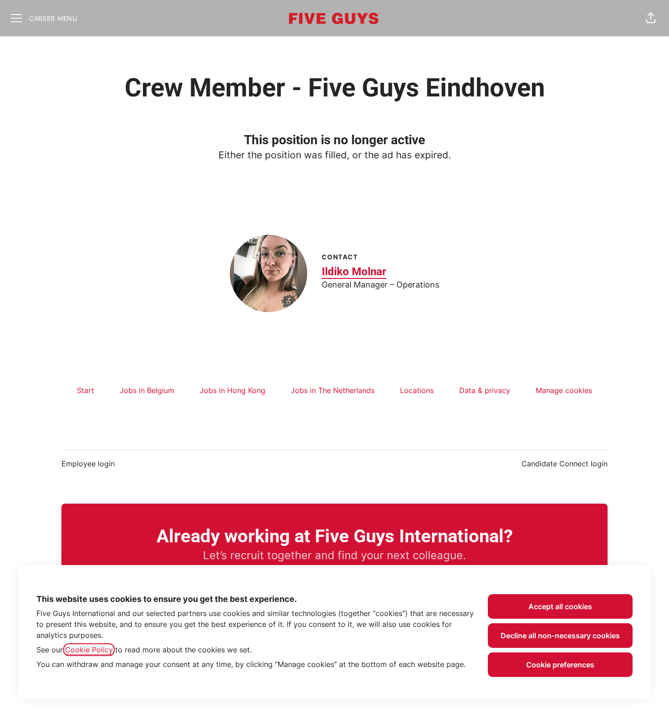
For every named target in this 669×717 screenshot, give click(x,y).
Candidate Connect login (565, 463)
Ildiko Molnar (354, 271)
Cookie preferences (560, 664)
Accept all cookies (560, 606)
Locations (417, 390)
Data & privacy (484, 390)
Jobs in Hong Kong (232, 390)
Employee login (88, 463)
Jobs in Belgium (147, 390)
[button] (651, 18)
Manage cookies (564, 390)
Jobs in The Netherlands (333, 390)
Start (85, 390)
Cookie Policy (89, 649)
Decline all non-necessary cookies (560, 635)
